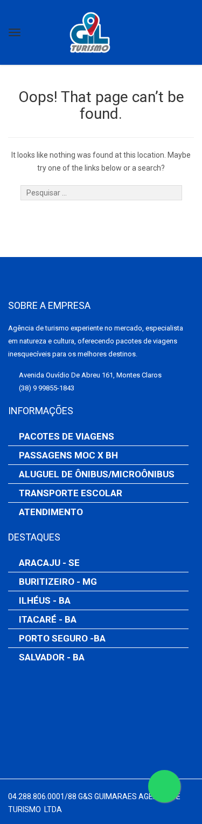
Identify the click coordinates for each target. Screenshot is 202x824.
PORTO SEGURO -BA (62, 638)
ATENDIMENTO (51, 511)
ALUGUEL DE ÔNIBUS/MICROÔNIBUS (97, 474)
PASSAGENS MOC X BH (68, 455)
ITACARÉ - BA (47, 619)
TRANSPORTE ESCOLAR (70, 493)
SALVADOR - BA (52, 657)
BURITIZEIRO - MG (58, 581)
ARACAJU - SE (49, 562)
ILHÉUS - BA (45, 600)
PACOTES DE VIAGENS (66, 436)
